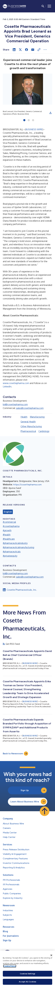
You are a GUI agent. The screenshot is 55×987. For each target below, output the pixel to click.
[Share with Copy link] (39, 49)
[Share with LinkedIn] (14, 49)
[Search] (43, 6)
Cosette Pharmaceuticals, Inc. (22, 589)
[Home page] (14, 6)
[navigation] (49, 6)
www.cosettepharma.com (16, 383)
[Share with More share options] (45, 49)
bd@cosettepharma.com (15, 404)
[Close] (51, 955)
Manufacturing (37, 416)
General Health (28, 421)
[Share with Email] (32, 49)
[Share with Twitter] (20, 49)
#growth (7, 530)
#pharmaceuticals (12, 551)
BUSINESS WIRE (34, 129)
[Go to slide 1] (24, 120)
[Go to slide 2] (29, 120)
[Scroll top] (44, 811)
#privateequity (10, 555)
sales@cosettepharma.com (30, 408)
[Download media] (50, 112)
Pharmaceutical (28, 431)
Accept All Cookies (27, 982)
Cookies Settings (27, 973)
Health (24, 416)
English (8, 512)
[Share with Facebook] (26, 49)
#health (6, 534)
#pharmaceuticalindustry (15, 543)
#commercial (9, 522)
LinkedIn (7, 386)
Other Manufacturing (31, 426)
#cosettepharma (11, 526)
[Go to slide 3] (33, 120)
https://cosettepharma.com (27, 484)
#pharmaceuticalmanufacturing (18, 547)
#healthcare (9, 538)
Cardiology (43, 431)
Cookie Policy (10, 966)
